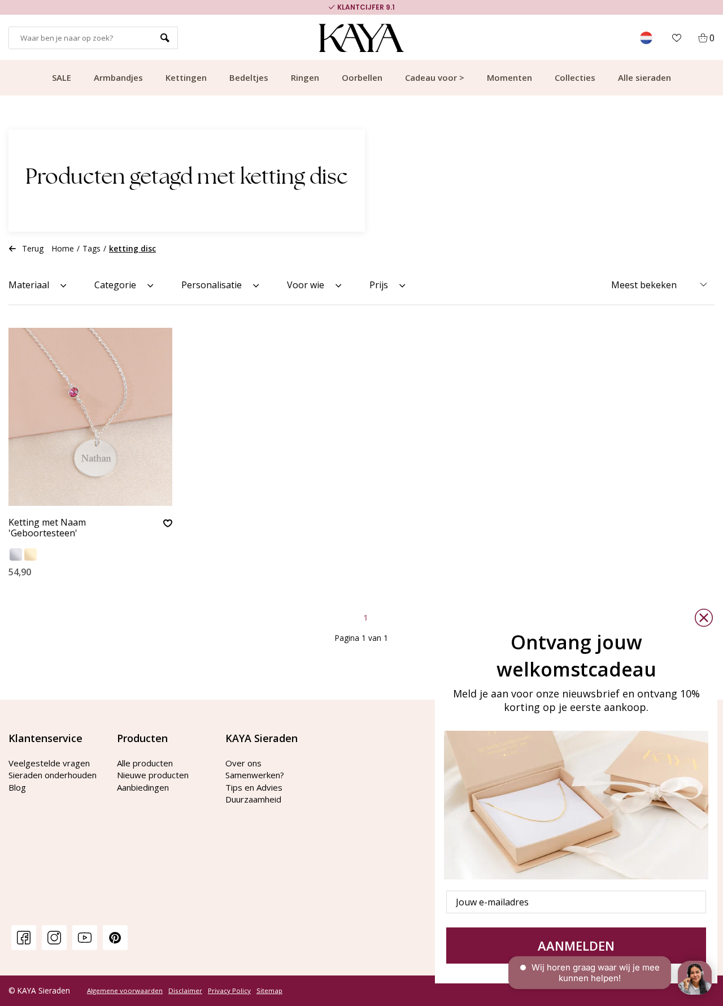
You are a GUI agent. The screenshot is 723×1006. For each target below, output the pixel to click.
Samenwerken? (254, 774)
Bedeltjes (248, 77)
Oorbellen (362, 77)
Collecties (575, 77)
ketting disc (132, 248)
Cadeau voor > (434, 77)
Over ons (243, 763)
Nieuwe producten (153, 774)
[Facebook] (24, 937)
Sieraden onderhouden (52, 774)
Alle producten (145, 763)
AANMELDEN (576, 945)
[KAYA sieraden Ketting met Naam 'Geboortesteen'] (90, 417)
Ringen (305, 77)
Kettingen (186, 77)
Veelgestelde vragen (49, 763)
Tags (91, 248)
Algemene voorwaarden (125, 990)
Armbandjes (118, 77)
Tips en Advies (253, 787)
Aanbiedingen (143, 787)
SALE (61, 77)
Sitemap (269, 990)
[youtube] (85, 937)
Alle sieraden (644, 77)
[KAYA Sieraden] (362, 37)
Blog (17, 787)
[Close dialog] (704, 618)
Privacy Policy (229, 990)
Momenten (509, 77)
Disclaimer (185, 990)
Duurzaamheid (253, 799)
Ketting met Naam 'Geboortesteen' (47, 528)
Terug (32, 248)
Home (63, 248)
